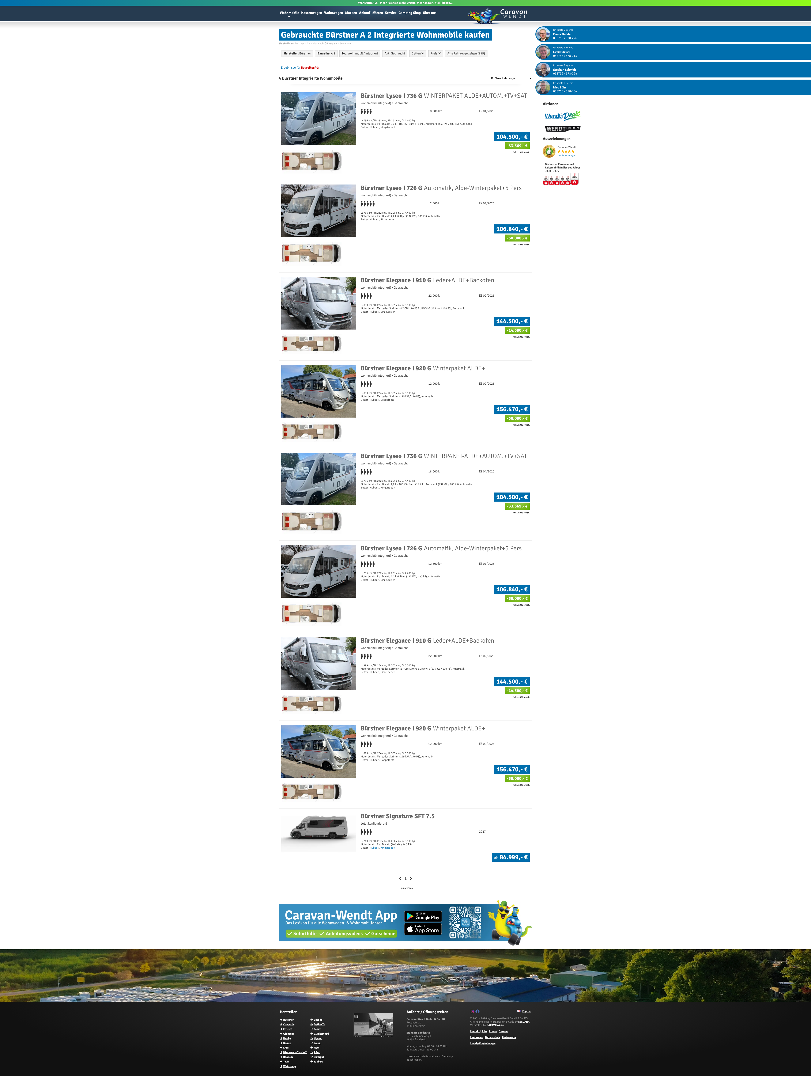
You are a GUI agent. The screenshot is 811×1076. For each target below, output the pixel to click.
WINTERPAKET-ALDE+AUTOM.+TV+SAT (444, 96)
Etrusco (287, 1029)
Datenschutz (492, 1037)
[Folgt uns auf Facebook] (478, 1012)
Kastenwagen (311, 13)
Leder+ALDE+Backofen (427, 280)
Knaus (287, 1043)
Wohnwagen (333, 13)
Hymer (318, 1038)
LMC (286, 1047)
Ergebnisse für (290, 67)
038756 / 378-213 (565, 56)
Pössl (317, 1052)
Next (316, 1047)
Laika (317, 1043)
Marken (351, 13)
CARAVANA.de (495, 1025)
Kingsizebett (388, 847)
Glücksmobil (321, 1033)
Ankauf (364, 13)
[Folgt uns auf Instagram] (472, 1012)
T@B (286, 1061)
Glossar (503, 1031)
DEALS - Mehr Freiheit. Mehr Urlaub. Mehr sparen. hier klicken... (405, 3)
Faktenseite (509, 1037)
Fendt (317, 1029)
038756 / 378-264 (565, 73)
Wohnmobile (289, 13)
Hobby (287, 1038)
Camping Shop (410, 13)
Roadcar (288, 1057)
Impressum (476, 1037)
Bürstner (288, 1020)
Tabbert (318, 1061)
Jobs (484, 1031)
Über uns (430, 13)
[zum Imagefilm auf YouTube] (374, 1036)
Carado (318, 1020)
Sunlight (319, 1057)
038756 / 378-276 (565, 38)
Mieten (377, 13)
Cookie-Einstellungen (482, 1043)
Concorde (288, 1024)
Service (390, 13)
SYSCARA (523, 1021)
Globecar (288, 1033)
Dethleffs (319, 1024)
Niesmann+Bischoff (295, 1052)
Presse (493, 1031)
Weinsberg (289, 1066)
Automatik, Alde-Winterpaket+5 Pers (441, 188)
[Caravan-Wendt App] (405, 947)
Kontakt (475, 1031)
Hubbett (374, 847)
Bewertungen (567, 155)
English (526, 1011)
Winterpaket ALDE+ (423, 368)
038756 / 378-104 (565, 91)
